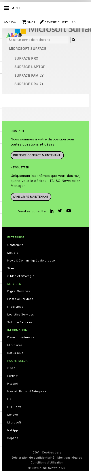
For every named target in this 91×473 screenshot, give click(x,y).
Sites (11, 268)
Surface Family (29, 75)
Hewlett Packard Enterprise (27, 391)
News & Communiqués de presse (31, 260)
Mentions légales (69, 457)
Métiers (12, 252)
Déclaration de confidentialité (33, 457)
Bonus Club (15, 353)
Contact (11, 21)
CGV (36, 452)
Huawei (12, 383)
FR (74, 21)
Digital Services (18, 291)
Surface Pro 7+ (29, 84)
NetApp (12, 430)
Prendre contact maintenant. (37, 155)
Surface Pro (27, 58)
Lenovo (12, 414)
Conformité (15, 245)
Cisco (11, 368)
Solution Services (19, 322)
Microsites (15, 345)
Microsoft (14, 422)
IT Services (15, 306)
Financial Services (20, 299)
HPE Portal (14, 407)
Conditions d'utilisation (47, 462)
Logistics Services (20, 314)
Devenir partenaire (20, 337)
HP (9, 399)
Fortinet (13, 375)
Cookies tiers (51, 452)
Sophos (12, 438)
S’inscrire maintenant (31, 196)
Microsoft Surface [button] (27, 48)
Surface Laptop (30, 67)
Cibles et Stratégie (20, 276)
